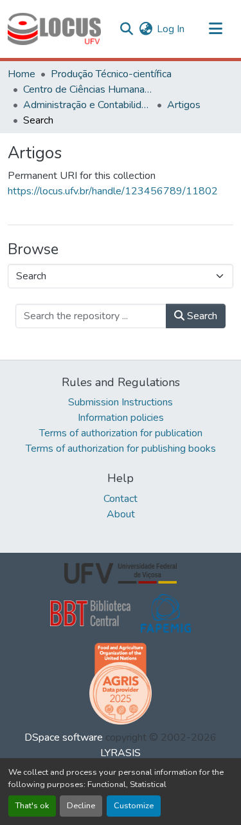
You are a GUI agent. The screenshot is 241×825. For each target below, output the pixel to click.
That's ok (32, 805)
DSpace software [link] (63, 737)
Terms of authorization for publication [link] (120, 433)
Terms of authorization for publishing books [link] (121, 448)
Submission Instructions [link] (120, 402)
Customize (134, 805)
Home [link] (21, 74)
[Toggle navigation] (215, 29)
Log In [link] (170, 29)
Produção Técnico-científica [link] (111, 74)
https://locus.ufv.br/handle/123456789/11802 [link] (113, 191)
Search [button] (200, 316)
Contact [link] (120, 499)
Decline (81, 805)
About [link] (121, 514)
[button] (54, 29)
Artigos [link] (184, 105)
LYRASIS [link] (120, 753)
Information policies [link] (121, 418)
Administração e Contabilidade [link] (87, 105)
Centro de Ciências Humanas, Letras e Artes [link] (87, 89)
